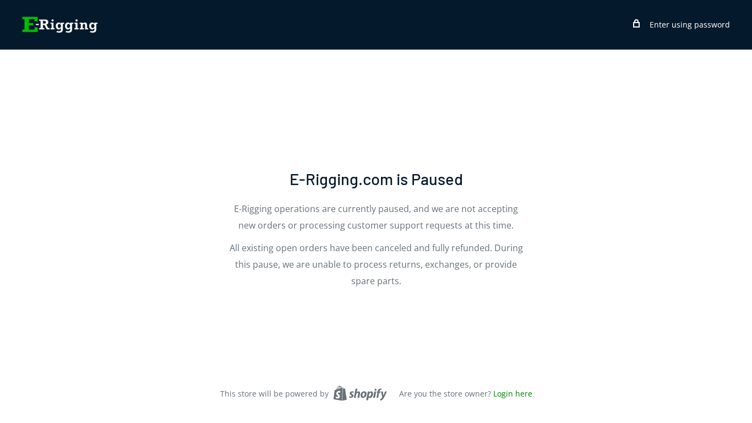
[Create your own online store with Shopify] (360, 393)
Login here (512, 393)
